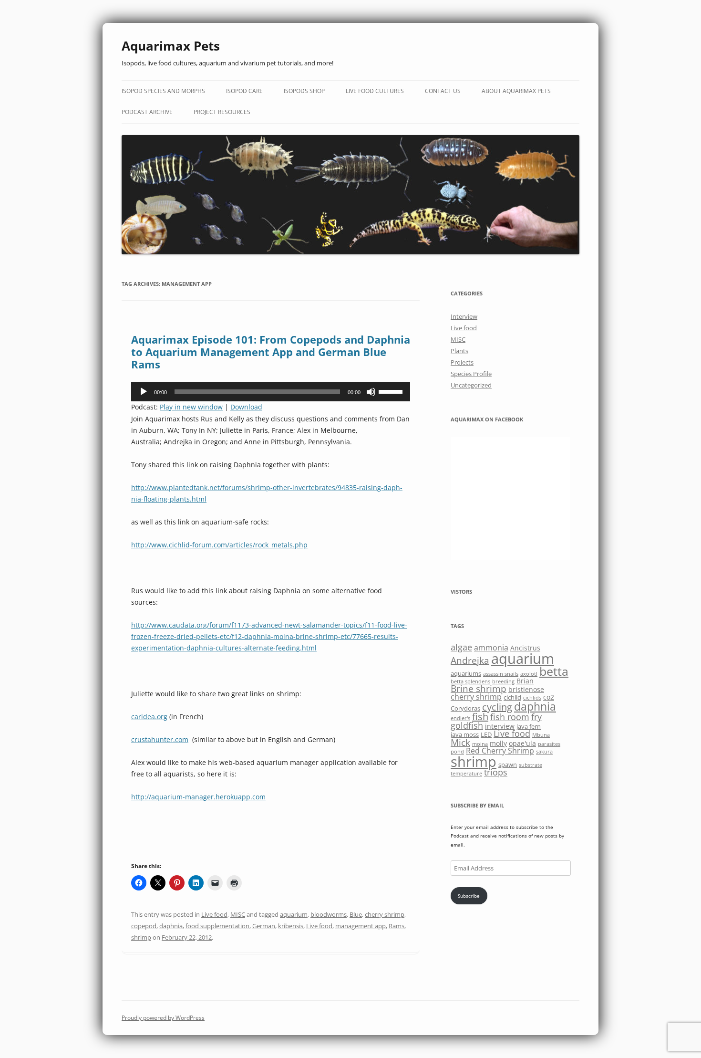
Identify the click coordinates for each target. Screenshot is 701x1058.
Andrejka (470, 660)
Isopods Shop (304, 91)
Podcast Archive (147, 112)
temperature (466, 773)
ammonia (491, 647)
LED (486, 734)
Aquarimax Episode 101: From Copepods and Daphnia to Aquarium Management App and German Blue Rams (270, 352)
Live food (214, 914)
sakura (544, 751)
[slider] (392, 390)
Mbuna (541, 735)
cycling (497, 707)
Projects (462, 362)
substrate (530, 765)
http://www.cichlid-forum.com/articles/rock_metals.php (219, 544)
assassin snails (500, 673)
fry (536, 717)
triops (495, 772)
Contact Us (443, 91)
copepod (143, 926)
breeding (503, 681)
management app (360, 926)
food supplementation (217, 926)
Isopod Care (244, 91)
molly (498, 743)
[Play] (143, 392)
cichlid (512, 697)
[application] (270, 391)
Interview (464, 316)
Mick (460, 742)
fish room (509, 717)
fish (480, 716)
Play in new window (191, 406)
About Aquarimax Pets (516, 91)
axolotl (528, 673)
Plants (459, 350)
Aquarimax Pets (171, 45)
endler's (460, 718)
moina (480, 744)
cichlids (532, 697)
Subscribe (469, 895)
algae (461, 647)
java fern (528, 726)
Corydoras (465, 708)
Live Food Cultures (375, 91)
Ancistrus (525, 647)
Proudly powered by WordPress (163, 1018)
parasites (549, 744)
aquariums (466, 673)
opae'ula (522, 743)
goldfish (467, 725)
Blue (356, 914)
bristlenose (526, 689)
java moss (465, 734)
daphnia (171, 926)
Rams (396, 926)
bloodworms (328, 914)
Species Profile (471, 373)
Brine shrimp (478, 688)
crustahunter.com (159, 739)
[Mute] (371, 392)
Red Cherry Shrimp (500, 750)
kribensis (290, 926)
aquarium (294, 914)
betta (553, 671)
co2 (548, 697)
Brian (525, 680)
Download (246, 406)
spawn (507, 764)
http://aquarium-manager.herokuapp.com (198, 796)
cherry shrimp (384, 914)
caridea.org (149, 716)
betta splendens (470, 681)
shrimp (141, 937)
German (263, 926)
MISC (237, 914)
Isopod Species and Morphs (163, 91)
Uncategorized (471, 385)
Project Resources (222, 112)
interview (500, 726)
